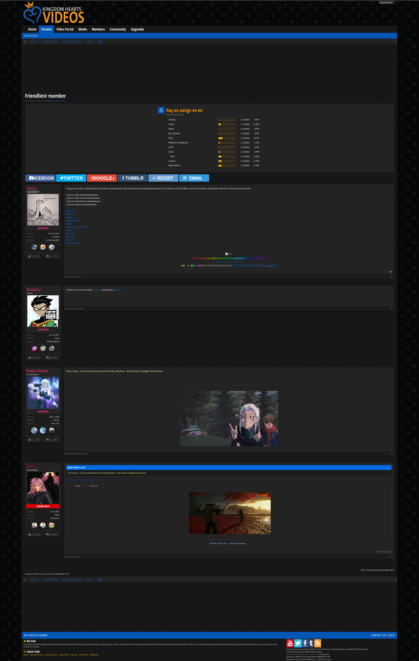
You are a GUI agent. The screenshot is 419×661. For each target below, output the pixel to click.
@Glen (69, 223)
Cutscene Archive (37, 654)
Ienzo (52, 101)
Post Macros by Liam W (350, 649)
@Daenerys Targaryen (77, 226)
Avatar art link (220, 262)
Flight (78, 486)
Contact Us (379, 635)
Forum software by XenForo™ (308, 649)
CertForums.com (324, 659)
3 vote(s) (245, 156)
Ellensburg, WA (53, 341)
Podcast (74, 654)
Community (118, 29)
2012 (236, 265)
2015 (39, 101)
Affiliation (94, 654)
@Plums (70, 214)
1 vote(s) (245, 142)
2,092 (54, 439)
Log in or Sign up (386, 2)
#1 (392, 276)
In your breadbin (52, 240)
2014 (254, 265)
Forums (46, 29)
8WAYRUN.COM (62, 574)
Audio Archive (51, 654)
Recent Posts (31, 35)
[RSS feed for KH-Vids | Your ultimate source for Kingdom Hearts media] (317, 643)
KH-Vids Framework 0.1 (304, 652)
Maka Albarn (70, 453)
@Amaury (71, 210)
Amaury (68, 308)
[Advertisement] (209, 69)
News (25, 654)
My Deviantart (231, 262)
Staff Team (83, 654)
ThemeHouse (324, 654)
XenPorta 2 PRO (31, 574)
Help (391, 635)
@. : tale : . (71, 236)
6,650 (54, 357)
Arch (67, 557)
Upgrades (137, 29)
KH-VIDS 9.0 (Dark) (35, 635)
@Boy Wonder (73, 220)
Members (98, 29)
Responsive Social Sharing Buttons (300, 659)
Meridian (94, 486)
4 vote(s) (245, 137)
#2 (392, 308)
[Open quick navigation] (395, 41)
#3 (392, 453)
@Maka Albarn (73, 243)
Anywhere (55, 518)
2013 (245, 265)
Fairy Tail (55, 423)
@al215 (69, 230)
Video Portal (64, 29)
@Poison (70, 239)
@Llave (69, 233)
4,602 (54, 534)
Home (32, 29)
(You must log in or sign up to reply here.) (377, 570)
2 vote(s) (245, 124)
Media (82, 29)
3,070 (54, 256)
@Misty (69, 217)
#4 (392, 557)
